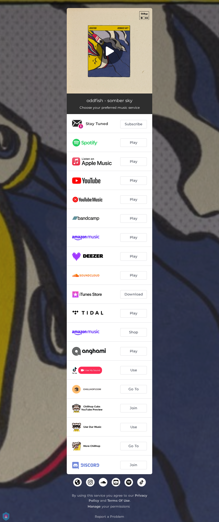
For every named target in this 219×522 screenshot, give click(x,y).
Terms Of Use (118, 500)
